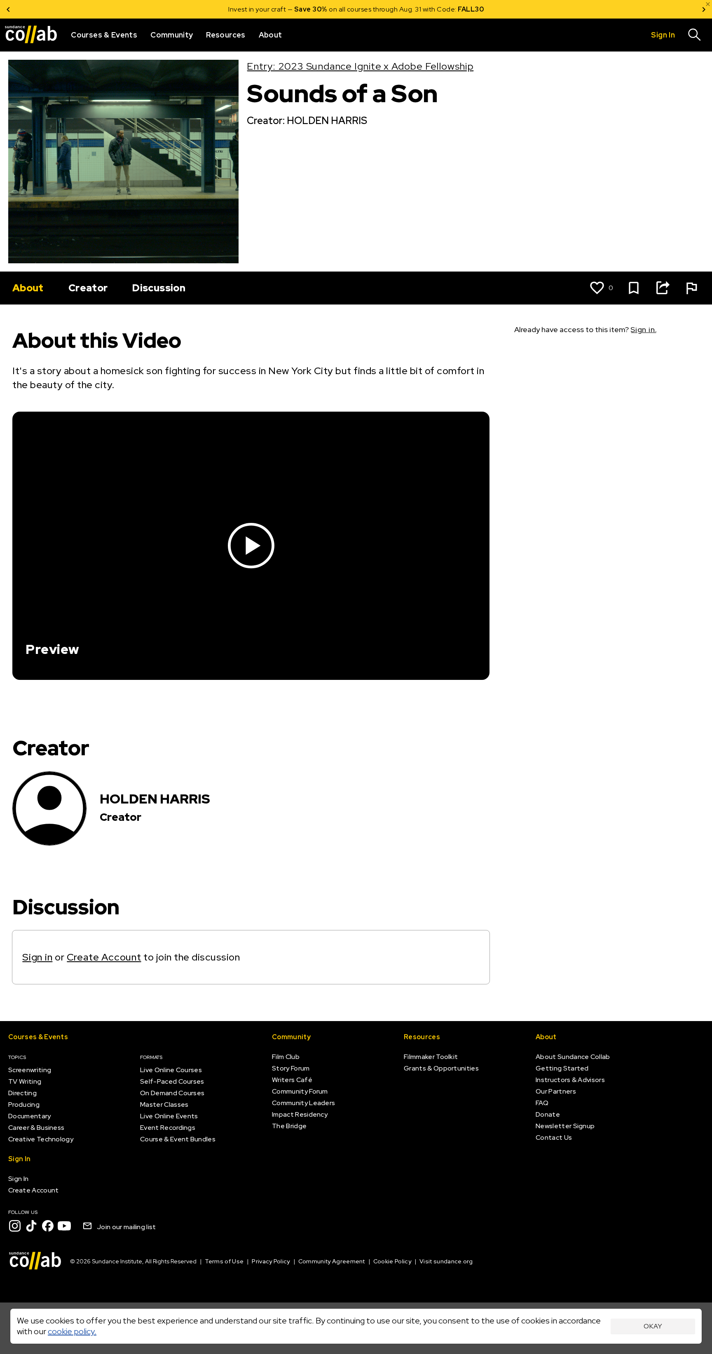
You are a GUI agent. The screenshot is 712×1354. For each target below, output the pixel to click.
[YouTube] (64, 1225)
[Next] (704, 9)
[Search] (694, 35)
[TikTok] (31, 1225)
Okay (653, 1326)
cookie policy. (72, 1331)
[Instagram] (14, 1225)
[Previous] (8, 9)
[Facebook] (47, 1225)
